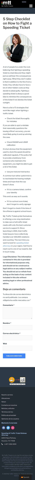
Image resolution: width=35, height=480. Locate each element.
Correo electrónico (11, 333)
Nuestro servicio (7, 395)
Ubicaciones (5, 398)
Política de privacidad (8, 415)
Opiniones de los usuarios (10, 419)
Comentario (8, 305)
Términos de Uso (7, 412)
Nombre (7, 323)
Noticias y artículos (7, 408)
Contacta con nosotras (9, 405)
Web (5, 344)
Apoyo (3, 402)
